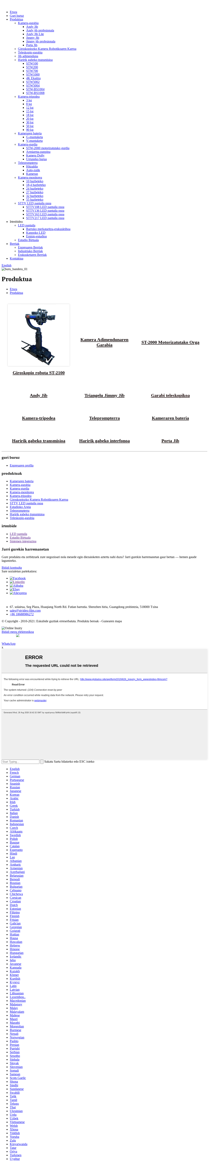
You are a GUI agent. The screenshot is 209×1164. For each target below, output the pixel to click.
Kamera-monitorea (30, 177)
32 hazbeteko (34, 196)
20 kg (29, 118)
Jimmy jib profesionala (40, 41)
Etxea (13, 12)
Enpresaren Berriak (30, 247)
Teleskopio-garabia (30, 52)
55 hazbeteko (34, 199)
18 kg (29, 115)
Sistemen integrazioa (23, 541)
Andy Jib (32, 26)
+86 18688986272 (22, 614)
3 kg (29, 100)
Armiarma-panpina (38, 151)
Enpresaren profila (21, 465)
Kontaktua (16, 258)
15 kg (29, 111)
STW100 (32, 63)
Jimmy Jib (32, 37)
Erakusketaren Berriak (32, 254)
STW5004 (33, 85)
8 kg (29, 104)
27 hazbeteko (34, 192)
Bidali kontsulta (12, 567)
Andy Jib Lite (35, 34)
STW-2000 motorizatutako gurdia (47, 148)
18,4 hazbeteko (36, 185)
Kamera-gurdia (27, 144)
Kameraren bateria (30, 133)
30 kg (29, 122)
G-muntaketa (34, 137)
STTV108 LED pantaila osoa (45, 207)
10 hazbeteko (34, 181)
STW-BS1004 (35, 89)
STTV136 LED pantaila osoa (45, 210)
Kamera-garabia (28, 23)
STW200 (32, 67)
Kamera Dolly (35, 155)
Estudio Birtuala (28, 240)
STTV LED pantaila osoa (34, 203)
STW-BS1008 (35, 93)
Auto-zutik (33, 170)
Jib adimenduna (28, 56)
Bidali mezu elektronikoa (18, 631)
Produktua (16, 19)
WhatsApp (9, 643)
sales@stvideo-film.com (25, 610)
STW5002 (33, 82)
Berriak (14, 243)
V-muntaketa (34, 140)
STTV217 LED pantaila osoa (45, 218)
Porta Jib (31, 45)
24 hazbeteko (34, 188)
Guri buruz (17, 15)
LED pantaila (26, 225)
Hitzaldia (32, 166)
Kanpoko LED (36, 232)
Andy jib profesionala (40, 30)
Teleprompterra (28, 163)
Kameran (32, 174)
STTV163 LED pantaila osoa (45, 214)
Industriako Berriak (30, 251)
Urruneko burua (36, 159)
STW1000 (33, 74)
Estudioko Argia (20, 507)
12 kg (29, 107)
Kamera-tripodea (29, 96)
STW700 (32, 71)
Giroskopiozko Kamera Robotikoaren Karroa (47, 48)
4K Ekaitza (33, 78)
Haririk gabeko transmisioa (35, 60)
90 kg (29, 129)
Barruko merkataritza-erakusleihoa (48, 229)
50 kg (29, 126)
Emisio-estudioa (36, 236)
